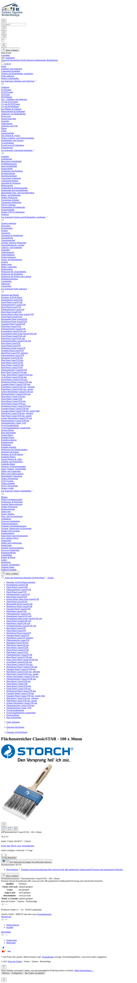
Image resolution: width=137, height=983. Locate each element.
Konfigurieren (17, 973)
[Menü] (3, 21)
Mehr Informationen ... (84, 970)
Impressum (11, 943)
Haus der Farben (15, 961)
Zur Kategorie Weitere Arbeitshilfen (16, 491)
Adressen (30, 60)
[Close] (3, 824)
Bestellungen (52, 60)
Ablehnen (5, 973)
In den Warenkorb (9, 858)
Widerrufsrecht (12, 925)
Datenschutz (11, 940)
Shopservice (6, 917)
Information (6, 932)
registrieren (10, 58)
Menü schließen (12, 50)
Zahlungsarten (40, 60)
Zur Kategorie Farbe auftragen (14, 289)
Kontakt (9, 927)
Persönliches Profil (18, 60)
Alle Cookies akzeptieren (34, 973)
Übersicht (5, 60)
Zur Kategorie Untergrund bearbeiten (17, 150)
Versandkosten (48, 957)
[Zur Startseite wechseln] (12, 17)
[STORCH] (37, 762)
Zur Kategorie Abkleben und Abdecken (18, 81)
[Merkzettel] (2, 42)
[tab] (64, 869)
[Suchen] (3, 28)
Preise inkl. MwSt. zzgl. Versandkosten (17, 846)
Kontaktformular (44, 914)
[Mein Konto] (3, 45)
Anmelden (5, 55)
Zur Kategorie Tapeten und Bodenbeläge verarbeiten (23, 217)
